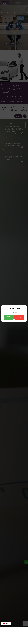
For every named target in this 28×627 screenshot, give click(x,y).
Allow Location (9, 317)
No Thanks (19, 317)
